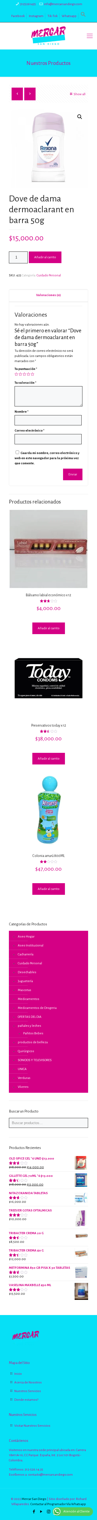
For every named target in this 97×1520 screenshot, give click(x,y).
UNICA (22, 1069)
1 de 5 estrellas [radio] (16, 374)
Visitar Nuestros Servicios (32, 1426)
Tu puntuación (26, 369)
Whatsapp (69, 16)
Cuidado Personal (49, 275)
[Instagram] (48, 1512)
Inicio (18, 1374)
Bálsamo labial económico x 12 (48, 595)
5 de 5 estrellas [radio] (32, 374)
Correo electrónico (29, 430)
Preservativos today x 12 (48, 725)
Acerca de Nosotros (28, 1382)
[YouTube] (41, 1512)
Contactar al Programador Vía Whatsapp (58, 1504)
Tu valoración (25, 383)
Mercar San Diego (34, 1499)
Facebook (18, 16)
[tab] (48, 295)
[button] (83, 16)
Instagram (36, 16)
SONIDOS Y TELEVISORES (35, 1060)
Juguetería (25, 981)
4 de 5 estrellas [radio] (28, 374)
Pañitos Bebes (33, 1033)
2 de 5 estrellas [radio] (20, 374)
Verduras (24, 1078)
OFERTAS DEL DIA (29, 1017)
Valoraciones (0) (48, 295)
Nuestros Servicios (27, 1391)
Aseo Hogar (26, 936)
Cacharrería (25, 954)
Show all (79, 94)
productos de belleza (33, 1042)
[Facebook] (34, 1512)
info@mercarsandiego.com (63, 4)
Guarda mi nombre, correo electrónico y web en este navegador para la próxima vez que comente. (47, 458)
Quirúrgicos (26, 1051)
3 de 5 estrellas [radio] (24, 374)
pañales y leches (29, 1026)
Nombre (22, 411)
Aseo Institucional (30, 945)
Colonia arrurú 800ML (48, 856)
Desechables (27, 972)
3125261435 (28, 4)
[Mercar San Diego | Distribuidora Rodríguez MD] (48, 36)
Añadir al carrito (45, 257)
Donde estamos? (26, 1400)
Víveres (23, 1087)
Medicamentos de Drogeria (37, 1008)
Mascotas (24, 990)
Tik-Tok (52, 16)
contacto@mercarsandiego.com (50, 1474)
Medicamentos (28, 999)
